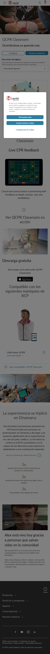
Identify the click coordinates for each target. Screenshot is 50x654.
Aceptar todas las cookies (25, 123)
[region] (25, 115)
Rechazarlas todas (25, 117)
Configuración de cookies (25, 130)
